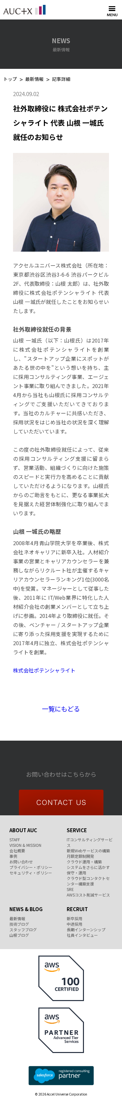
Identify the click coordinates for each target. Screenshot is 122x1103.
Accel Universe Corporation (24, 9)
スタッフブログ (23, 929)
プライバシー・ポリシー (30, 867)
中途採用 (74, 924)
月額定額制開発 (80, 856)
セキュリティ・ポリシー (30, 872)
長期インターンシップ (86, 929)
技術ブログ (19, 924)
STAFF (14, 839)
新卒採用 (74, 918)
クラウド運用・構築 (84, 861)
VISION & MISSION (25, 845)
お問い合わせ (21, 861)
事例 (13, 856)
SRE (70, 889)
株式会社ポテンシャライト (44, 670)
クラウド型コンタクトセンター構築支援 (88, 880)
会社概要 (17, 850)
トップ (10, 79)
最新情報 (34, 79)
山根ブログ (19, 935)
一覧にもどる (61, 708)
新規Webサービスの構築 (88, 850)
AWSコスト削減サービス (88, 894)
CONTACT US (61, 802)
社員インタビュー (82, 935)
